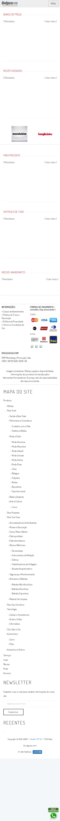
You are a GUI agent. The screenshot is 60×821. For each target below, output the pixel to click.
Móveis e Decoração (18, 527)
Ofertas (10, 406)
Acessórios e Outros (16, 649)
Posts (5, 668)
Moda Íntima (17, 460)
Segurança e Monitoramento (22, 574)
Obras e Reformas (17, 545)
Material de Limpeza (18, 599)
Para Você (11, 410)
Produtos (7, 400)
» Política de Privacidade (12, 321)
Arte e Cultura (16, 501)
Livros (14, 507)
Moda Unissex (18, 455)
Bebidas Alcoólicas (20, 589)
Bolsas (15, 482)
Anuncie (7, 673)
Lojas (5, 659)
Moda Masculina (19, 446)
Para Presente (13, 512)
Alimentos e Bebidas (19, 578)
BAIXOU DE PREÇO (12, 14)
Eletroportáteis (16, 536)
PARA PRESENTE (11, 155)
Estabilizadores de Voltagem (24, 564)
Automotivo (12, 633)
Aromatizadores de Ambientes (23, 522)
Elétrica (15, 559)
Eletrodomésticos (17, 540)
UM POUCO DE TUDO (13, 211)
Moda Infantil (17, 451)
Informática (15, 623)
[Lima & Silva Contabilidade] (59, 285)
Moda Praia (17, 464)
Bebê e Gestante (17, 496)
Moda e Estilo (15, 436)
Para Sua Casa (13, 517)
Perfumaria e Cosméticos (21, 420)
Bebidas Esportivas (20, 593)
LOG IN (36, 752)
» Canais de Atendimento (13, 311)
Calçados (16, 477)
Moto (12, 644)
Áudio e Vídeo (16, 619)
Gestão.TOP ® (36, 739)
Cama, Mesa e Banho (19, 531)
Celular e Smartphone (19, 614)
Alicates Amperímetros (22, 568)
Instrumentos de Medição (23, 555)
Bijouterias (16, 486)
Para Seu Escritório (15, 604)
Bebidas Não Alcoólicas (22, 584)
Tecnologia (12, 609)
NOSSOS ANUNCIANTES (13, 272)
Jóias (14, 468)
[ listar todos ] (50, 21)
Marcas (6, 664)
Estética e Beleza (19, 430)
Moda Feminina (18, 442)
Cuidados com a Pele (21, 426)
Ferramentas (17, 550)
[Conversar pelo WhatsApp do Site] (53, 813)
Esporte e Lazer (19, 491)
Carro (12, 639)
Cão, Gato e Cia (13, 629)
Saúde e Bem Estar (18, 416)
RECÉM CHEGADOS (12, 70)
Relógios (15, 473)
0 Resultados (9, 21)
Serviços (7, 655)
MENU (53, 3)
